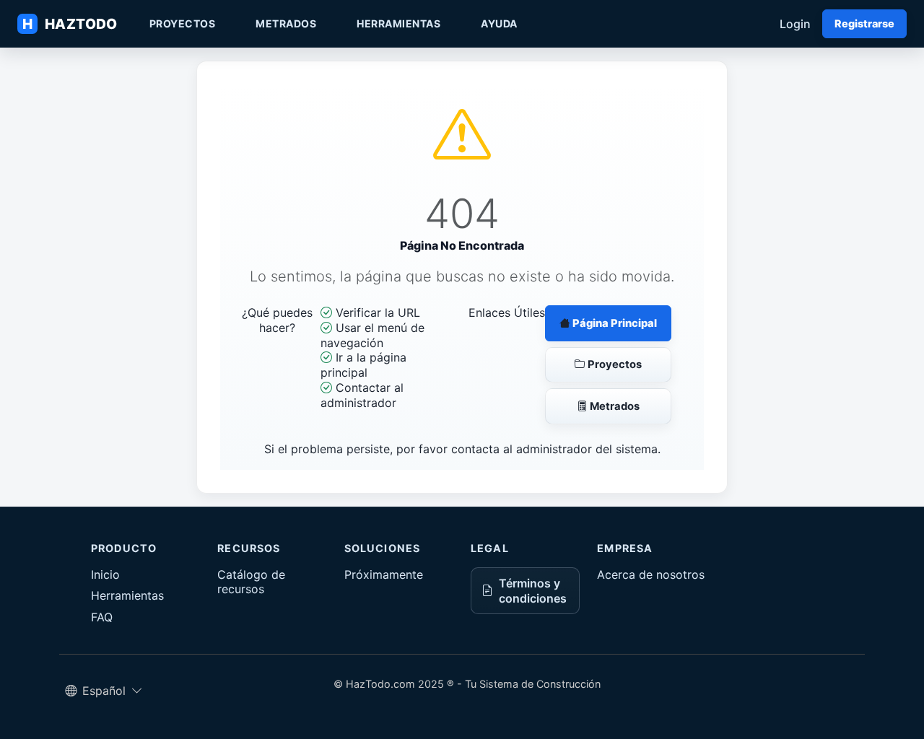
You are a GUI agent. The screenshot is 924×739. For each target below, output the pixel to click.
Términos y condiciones (533, 590)
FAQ (102, 617)
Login (795, 24)
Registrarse (864, 23)
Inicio (105, 574)
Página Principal (613, 323)
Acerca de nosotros (651, 574)
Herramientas (398, 23)
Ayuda (499, 23)
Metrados (286, 23)
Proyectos (182, 23)
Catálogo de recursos (251, 582)
